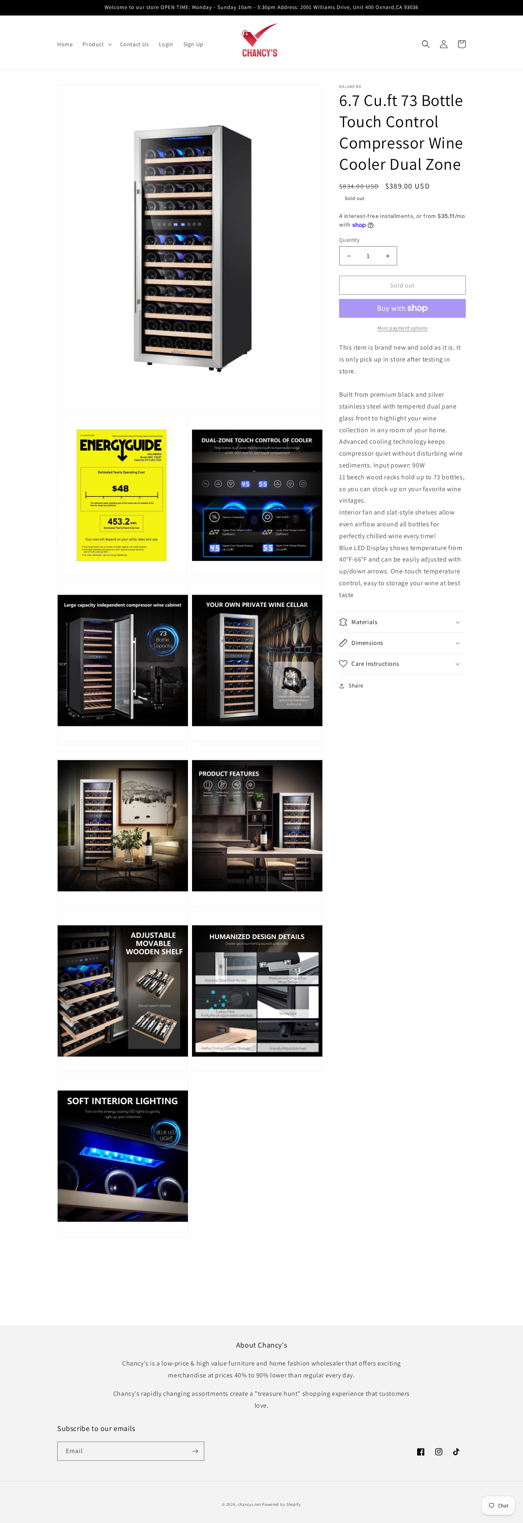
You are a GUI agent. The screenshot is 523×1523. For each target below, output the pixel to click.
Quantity (349, 239)
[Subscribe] (195, 1451)
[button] (96, 44)
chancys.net (249, 1504)
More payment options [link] (403, 328)
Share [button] (356, 685)
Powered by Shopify (281, 1504)
